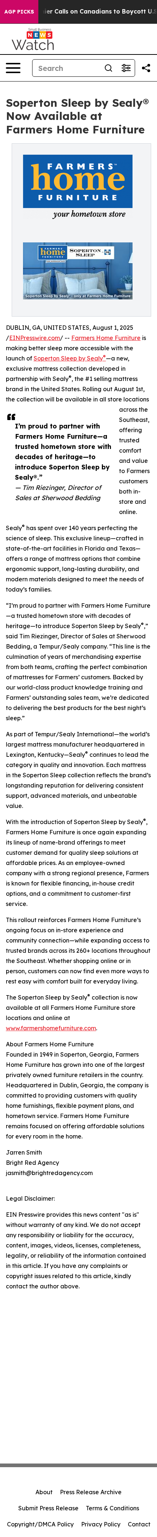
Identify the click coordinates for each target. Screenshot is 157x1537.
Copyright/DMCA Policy (40, 1524)
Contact (139, 1524)
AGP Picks (19, 11)
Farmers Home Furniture (106, 337)
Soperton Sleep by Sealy (70, 358)
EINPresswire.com (34, 337)
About (44, 1492)
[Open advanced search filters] (126, 68)
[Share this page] (146, 68)
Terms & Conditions (112, 1508)
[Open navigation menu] (13, 68)
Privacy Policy (100, 1524)
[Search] (108, 68)
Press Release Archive (91, 1492)
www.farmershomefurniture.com (51, 1028)
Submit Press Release (48, 1508)
